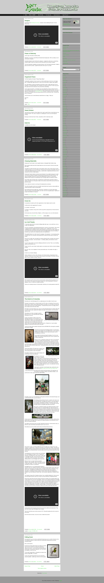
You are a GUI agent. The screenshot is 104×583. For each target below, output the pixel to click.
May (64, 85)
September (65, 94)
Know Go (27, 201)
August (64, 77)
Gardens (39, 91)
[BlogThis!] (44, 47)
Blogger (60, 580)
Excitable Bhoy (65, 63)
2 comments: (39, 47)
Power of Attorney (30, 53)
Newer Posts (27, 566)
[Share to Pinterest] (48, 47)
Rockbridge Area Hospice (35, 22)
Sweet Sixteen (29, 110)
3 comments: (39, 70)
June (64, 99)
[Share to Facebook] (47, 47)
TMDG (29, 104)
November (65, 111)
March (64, 104)
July (64, 75)
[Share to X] (46, 47)
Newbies (64, 53)
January (64, 87)
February (64, 80)
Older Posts (56, 566)
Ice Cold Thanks (30, 222)
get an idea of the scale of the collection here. (49, 368)
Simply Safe (65, 61)
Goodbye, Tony (65, 47)
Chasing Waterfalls (30, 161)
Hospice (27, 20)
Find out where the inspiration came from (66, 24)
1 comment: (39, 194)
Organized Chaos (30, 77)
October (64, 82)
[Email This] (43, 47)
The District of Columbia (32, 299)
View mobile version (42, 568)
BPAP (64, 56)
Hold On (27, 123)
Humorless (65, 58)
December (65, 89)
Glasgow (64, 48)
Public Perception (66, 54)
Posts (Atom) (44, 573)
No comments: (39, 154)
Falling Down (29, 537)
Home (42, 566)
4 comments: (39, 102)
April (64, 78)
